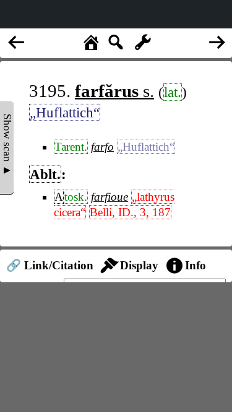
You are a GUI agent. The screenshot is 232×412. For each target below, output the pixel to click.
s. (114, 91)
